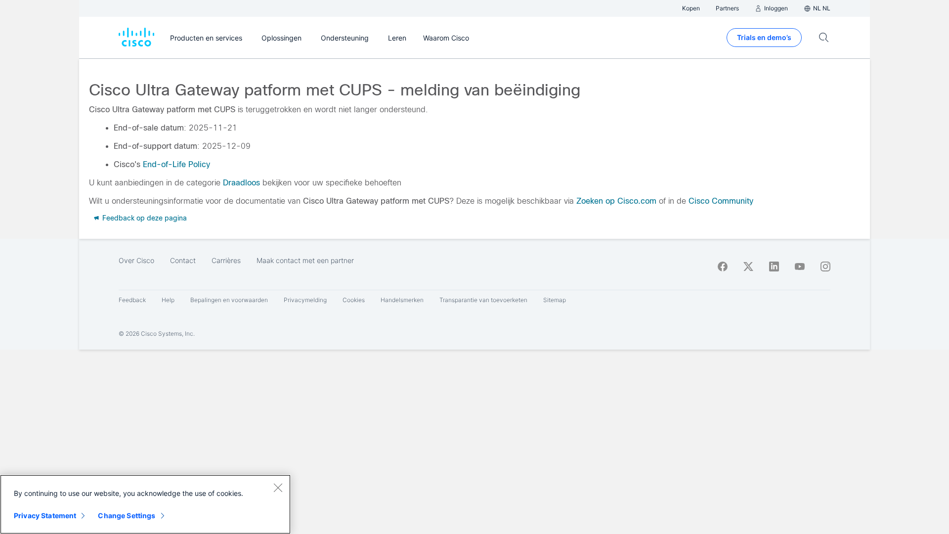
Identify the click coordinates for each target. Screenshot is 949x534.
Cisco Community (721, 201)
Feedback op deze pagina (143, 218)
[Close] (278, 487)
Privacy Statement (45, 515)
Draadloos (241, 182)
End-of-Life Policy (176, 164)
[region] (145, 504)
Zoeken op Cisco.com (616, 201)
